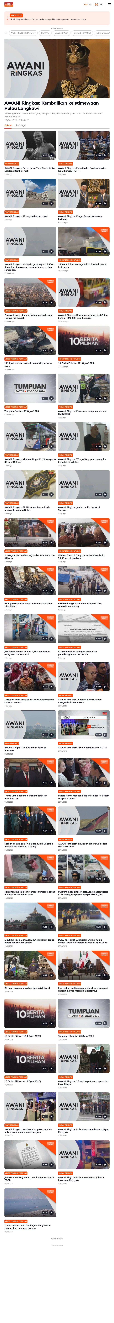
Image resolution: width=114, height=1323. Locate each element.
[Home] (8, 4)
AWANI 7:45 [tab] (61, 33)
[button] (7, 16)
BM (85, 4)
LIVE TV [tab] (45, 33)
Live (101, 4)
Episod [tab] (8, 125)
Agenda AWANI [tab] (82, 33)
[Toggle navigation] (109, 4)
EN (90, 4)
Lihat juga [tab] (20, 125)
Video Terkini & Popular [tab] (23, 33)
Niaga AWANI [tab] (103, 33)
